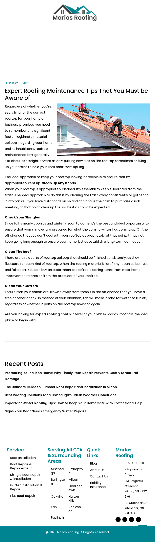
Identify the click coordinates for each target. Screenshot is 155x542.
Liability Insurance (98, 484)
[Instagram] (118, 519)
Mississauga (58, 471)
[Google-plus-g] (138, 519)
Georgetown (75, 488)
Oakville (57, 496)
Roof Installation (23, 457)
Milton (73, 479)
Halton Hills (73, 498)
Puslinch (57, 517)
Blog (93, 463)
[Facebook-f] (125, 519)
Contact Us (99, 476)
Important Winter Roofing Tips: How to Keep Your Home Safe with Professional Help (73, 403)
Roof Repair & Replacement (21, 466)
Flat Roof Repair (22, 495)
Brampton (75, 471)
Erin (54, 507)
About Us (97, 470)
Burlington (58, 481)
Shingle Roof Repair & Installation (25, 476)
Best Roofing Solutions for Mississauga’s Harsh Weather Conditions (60, 395)
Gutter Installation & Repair (26, 487)
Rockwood (74, 509)
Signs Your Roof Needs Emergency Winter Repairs (45, 411)
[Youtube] (131, 519)
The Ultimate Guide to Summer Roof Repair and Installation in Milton (61, 387)
